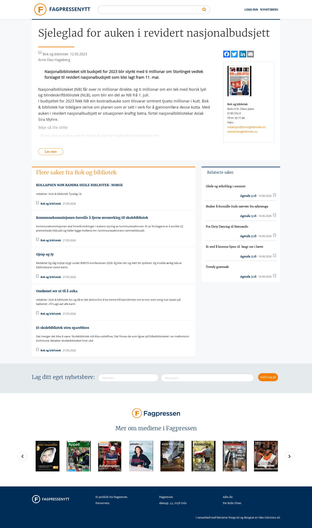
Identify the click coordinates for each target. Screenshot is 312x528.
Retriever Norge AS (228, 517)
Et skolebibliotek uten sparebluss (62, 328)
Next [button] (289, 456)
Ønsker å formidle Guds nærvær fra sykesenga (237, 206)
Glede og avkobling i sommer (226, 186)
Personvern (103, 503)
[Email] (250, 53)
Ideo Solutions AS (269, 517)
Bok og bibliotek (51, 203)
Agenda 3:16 (248, 196)
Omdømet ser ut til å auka (56, 291)
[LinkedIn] (242, 53)
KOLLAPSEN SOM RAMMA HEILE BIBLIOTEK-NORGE (79, 185)
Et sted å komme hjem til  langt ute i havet (234, 247)
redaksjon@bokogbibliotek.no (246, 127)
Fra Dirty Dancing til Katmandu (227, 226)
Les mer (51, 152)
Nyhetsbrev (269, 9)
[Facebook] (226, 53)
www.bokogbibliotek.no (242, 131)
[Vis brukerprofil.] (239, 81)
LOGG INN (251, 9)
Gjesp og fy (45, 254)
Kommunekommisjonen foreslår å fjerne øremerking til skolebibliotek (92, 218)
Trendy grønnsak (217, 267)
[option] (47, 456)
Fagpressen (166, 497)
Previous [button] (22, 456)
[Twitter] (234, 53)
